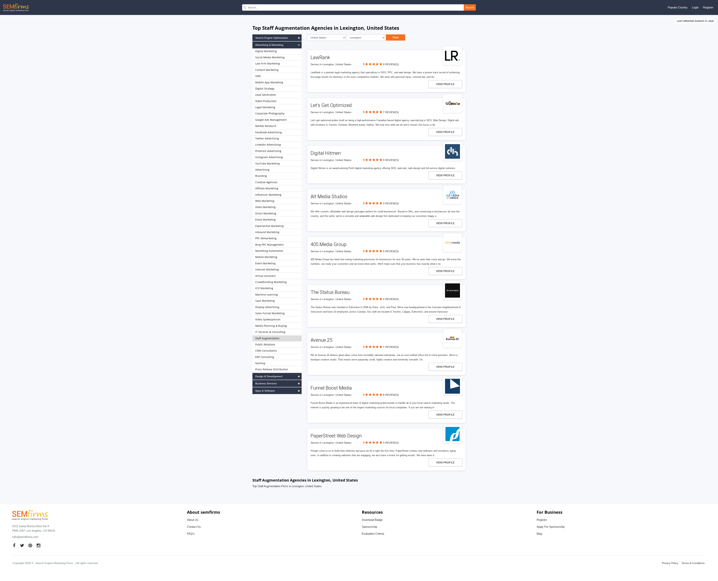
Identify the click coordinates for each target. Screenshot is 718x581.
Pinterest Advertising (268, 151)
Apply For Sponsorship (550, 526)
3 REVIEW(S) (391, 203)
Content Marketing (267, 70)
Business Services (266, 383)
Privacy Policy (670, 563)
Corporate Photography (269, 113)
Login (695, 7)
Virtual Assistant (265, 276)
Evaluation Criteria (373, 533)
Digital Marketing (266, 51)
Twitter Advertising (267, 138)
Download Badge (372, 519)
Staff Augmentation (267, 338)
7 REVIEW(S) (391, 112)
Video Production (266, 101)
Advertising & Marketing (269, 44)
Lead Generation (265, 94)
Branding (261, 176)
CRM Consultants (266, 350)
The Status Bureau (330, 292)
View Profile (445, 84)
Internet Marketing (267, 269)
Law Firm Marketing (267, 63)
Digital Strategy (264, 88)
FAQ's (191, 533)
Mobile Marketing (266, 257)
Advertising (262, 169)
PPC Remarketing (266, 238)
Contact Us (194, 526)
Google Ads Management (271, 120)
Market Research (265, 126)
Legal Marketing (265, 107)
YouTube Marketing (267, 163)
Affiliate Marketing (266, 188)
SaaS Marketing (265, 300)
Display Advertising (267, 307)
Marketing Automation (269, 251)
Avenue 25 (321, 340)
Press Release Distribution (271, 369)
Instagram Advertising (269, 157)
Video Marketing (265, 207)
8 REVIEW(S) (391, 394)
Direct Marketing (265, 213)
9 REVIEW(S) (391, 64)
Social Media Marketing (270, 57)
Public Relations (265, 344)
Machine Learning (266, 294)
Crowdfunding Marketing (271, 282)
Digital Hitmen (326, 153)
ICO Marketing (264, 288)
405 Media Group (328, 244)
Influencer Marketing (268, 194)
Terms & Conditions (693, 563)
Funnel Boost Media (331, 388)
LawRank (320, 57)
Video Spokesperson (267, 319)
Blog (539, 533)
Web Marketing (264, 201)
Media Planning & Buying (271, 326)
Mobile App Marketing (269, 82)
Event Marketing (265, 263)
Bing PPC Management (269, 244)
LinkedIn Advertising (268, 144)
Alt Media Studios (329, 196)
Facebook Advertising (268, 132)
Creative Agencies (266, 182)
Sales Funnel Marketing (270, 313)
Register (708, 7)
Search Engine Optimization (271, 37)
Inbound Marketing (267, 232)
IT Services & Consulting (270, 332)
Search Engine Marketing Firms (54, 563)
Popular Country (678, 7)
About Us (192, 519)
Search (470, 7)
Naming (260, 363)
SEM (258, 76)
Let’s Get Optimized (331, 105)
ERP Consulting (264, 357)
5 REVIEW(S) (391, 251)
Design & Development (268, 376)
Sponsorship (369, 526)
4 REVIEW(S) (391, 299)
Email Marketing (265, 219)
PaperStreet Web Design (336, 436)
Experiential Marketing (269, 226)
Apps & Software (265, 390)
